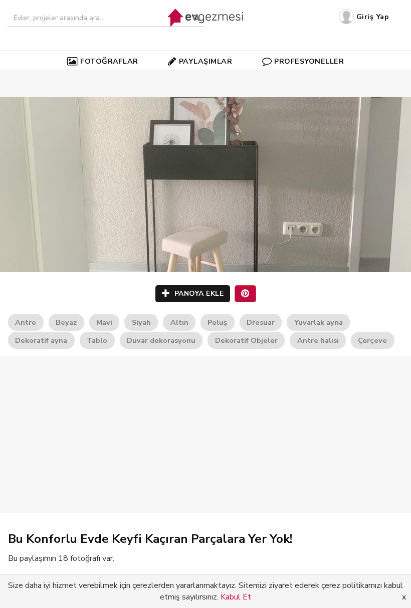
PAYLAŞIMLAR (206, 61)
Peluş (217, 322)
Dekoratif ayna (41, 340)
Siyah (141, 322)
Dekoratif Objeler (246, 340)
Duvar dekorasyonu (161, 340)
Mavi (104, 322)
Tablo (97, 340)
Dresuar (261, 322)
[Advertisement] (205, 434)
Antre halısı (318, 340)
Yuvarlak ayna (318, 322)
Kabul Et (236, 596)
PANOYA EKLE (198, 293)
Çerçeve (372, 340)
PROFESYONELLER (309, 61)
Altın (179, 322)
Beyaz (66, 322)
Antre (25, 322)
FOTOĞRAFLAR (109, 61)
